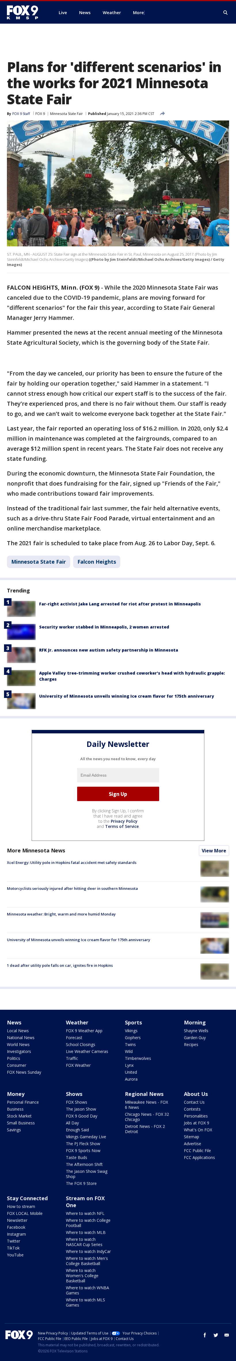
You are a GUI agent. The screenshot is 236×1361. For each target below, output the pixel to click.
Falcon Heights (96, 561)
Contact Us (194, 1102)
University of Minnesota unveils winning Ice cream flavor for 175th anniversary (126, 696)
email (226, 1335)
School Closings (80, 1044)
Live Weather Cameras (87, 1051)
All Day (72, 1123)
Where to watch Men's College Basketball (87, 1261)
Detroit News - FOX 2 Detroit (145, 1129)
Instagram (16, 1234)
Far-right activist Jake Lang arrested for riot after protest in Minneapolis (120, 604)
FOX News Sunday (24, 1072)
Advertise (192, 1143)
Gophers (133, 1037)
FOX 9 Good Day (81, 1116)
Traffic (72, 1058)
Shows (74, 1093)
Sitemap (191, 1136)
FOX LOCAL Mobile (25, 1213)
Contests (192, 1109)
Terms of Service (122, 826)
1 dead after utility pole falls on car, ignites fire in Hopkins (60, 965)
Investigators (19, 1051)
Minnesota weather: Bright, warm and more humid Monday (61, 914)
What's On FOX (198, 1129)
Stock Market (19, 1116)
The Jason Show (81, 1109)
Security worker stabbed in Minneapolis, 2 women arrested (104, 627)
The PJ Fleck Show (83, 1143)
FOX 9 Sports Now (83, 1150)
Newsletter (17, 1220)
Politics (13, 1058)
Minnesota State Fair (66, 113)
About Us (196, 1093)
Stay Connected (27, 1198)
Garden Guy (195, 1037)
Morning (195, 1022)
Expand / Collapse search (225, 12)
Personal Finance (23, 1102)
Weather (77, 1022)
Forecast (74, 1037)
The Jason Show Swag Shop (86, 1174)
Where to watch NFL (85, 1213)
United (131, 1072)
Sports (133, 1022)
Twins (130, 1044)
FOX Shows (76, 1102)
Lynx (129, 1065)
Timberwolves (138, 1058)
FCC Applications (199, 1157)
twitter (215, 1335)
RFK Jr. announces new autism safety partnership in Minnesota (108, 650)
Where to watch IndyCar (88, 1251)
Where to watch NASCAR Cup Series (84, 1242)
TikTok (13, 1248)
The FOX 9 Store (81, 1183)
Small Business (21, 1123)
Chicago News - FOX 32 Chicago (147, 1116)
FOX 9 (40, 113)
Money (15, 1093)
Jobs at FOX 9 (196, 1123)
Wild (129, 1051)
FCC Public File (197, 1150)
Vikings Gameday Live (86, 1136)
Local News (18, 1030)
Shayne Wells (196, 1030)
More (138, 12)
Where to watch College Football (88, 1222)
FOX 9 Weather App (84, 1030)
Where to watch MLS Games (85, 1302)
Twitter (13, 1241)
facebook (205, 1335)
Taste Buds (76, 1157)
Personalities (196, 1116)
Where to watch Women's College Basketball (82, 1275)
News (14, 1022)
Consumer (16, 1065)
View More (214, 850)
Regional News (144, 1093)
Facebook (16, 1227)
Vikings (131, 1030)
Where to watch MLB (86, 1232)
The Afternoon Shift (84, 1164)
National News (21, 1037)
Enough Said (77, 1129)
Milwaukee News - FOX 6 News (146, 1104)
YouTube (15, 1255)
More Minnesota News (36, 850)
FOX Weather (78, 1065)
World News (18, 1044)
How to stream (21, 1206)
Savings (14, 1129)
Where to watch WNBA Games (87, 1290)
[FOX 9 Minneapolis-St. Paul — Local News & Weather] (26, 12)
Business (15, 1109)
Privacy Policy (124, 821)
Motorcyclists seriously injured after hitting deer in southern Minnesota (72, 888)
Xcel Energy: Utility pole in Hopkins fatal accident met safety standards (71, 862)
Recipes (191, 1044)
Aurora (131, 1079)
